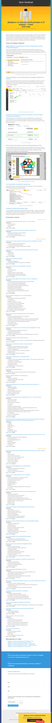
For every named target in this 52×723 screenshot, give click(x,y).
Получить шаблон (34, 720)
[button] (40, 722)
